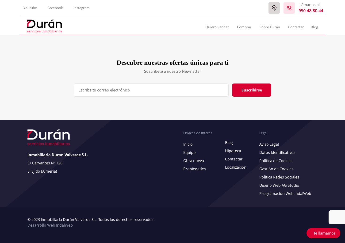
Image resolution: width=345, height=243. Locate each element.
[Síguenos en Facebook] (314, 222)
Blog (314, 27)
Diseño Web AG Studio (279, 185)
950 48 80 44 (311, 10)
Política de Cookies (275, 160)
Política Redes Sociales (279, 177)
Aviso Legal (269, 144)
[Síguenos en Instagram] (316, 222)
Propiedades (194, 168)
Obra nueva (193, 160)
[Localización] (274, 8)
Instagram (81, 7)
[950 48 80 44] (289, 8)
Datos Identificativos (277, 152)
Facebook (55, 7)
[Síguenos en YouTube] (311, 222)
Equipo (189, 152)
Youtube (30, 7)
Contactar (296, 27)
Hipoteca (233, 150)
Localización (235, 167)
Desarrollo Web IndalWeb (50, 225)
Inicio (188, 144)
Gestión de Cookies (276, 168)
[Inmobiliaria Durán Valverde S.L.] (44, 26)
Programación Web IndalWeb (285, 193)
